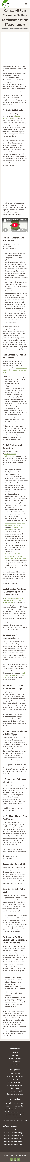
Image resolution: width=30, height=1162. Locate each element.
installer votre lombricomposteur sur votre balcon (14, 675)
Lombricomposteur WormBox (12, 1142)
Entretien (15, 1079)
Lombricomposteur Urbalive (11, 1139)
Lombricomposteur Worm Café (12, 1136)
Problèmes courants (15, 1082)
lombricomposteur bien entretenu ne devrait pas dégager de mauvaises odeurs (15, 556)
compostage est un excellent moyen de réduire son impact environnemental (13, 600)
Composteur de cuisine (15, 1094)
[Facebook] (11, 1159)
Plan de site (15, 1064)
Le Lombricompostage (15, 1076)
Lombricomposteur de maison (15, 1118)
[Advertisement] (15, 49)
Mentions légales (15, 1058)
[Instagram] (18, 1159)
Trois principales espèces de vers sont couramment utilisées (14, 370)
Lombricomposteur (15, 1073)
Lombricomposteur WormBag (12, 1133)
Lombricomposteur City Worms (12, 1130)
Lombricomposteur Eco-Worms (13, 1145)
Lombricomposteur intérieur (15, 1112)
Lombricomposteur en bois (15, 1106)
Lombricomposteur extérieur (15, 1115)
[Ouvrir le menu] (26, 4)
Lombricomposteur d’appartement (15, 1121)
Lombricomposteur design (15, 1103)
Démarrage (15, 1088)
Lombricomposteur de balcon (15, 1109)
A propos (15, 1052)
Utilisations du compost (15, 1085)
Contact (15, 1055)
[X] (15, 1159)
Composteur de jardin (15, 1091)
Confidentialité (15, 1061)
